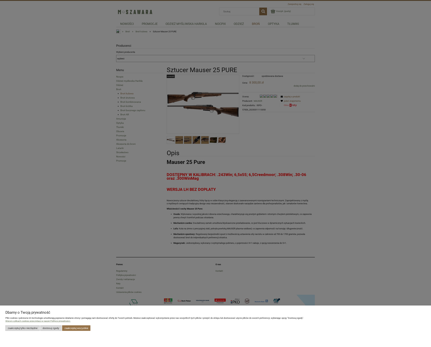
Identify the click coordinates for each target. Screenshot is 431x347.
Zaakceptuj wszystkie (76, 328)
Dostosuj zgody (51, 328)
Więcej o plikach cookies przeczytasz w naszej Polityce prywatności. (38, 321)
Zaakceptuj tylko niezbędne (23, 328)
